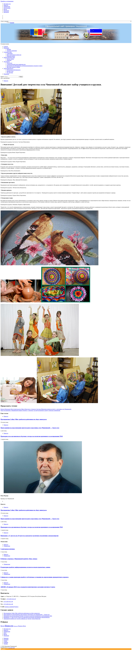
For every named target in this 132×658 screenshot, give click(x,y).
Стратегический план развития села (16, 64)
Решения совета (11, 56)
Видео (5, 9)
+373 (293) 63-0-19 (11, 599)
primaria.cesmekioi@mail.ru (11, 606)
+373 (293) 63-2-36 (8, 601)
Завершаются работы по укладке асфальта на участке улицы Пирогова (22, 618)
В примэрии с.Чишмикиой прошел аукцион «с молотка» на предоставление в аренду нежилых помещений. (30, 410)
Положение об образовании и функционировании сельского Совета (24, 65)
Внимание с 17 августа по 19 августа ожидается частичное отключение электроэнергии (29, 535)
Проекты (20, 626)
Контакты (6, 12)
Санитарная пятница (8, 549)
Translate (12, 22)
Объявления (7, 6)
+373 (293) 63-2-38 (8, 604)
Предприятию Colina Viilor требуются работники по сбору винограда (24, 419)
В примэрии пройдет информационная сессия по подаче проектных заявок (25, 567)
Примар (9, 49)
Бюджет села (10, 71)
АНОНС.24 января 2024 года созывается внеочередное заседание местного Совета (28, 587)
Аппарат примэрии (12, 50)
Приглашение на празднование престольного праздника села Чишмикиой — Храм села (30, 428)
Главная (6, 46)
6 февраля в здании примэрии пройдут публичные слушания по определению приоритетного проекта (35, 577)
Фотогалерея (7, 8)
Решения (9, 60)
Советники (10, 53)
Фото (24, 626)
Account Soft (11, 647)
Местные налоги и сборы (13, 67)
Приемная (6, 10)
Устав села (9, 63)
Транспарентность (8, 68)
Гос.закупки (10, 72)
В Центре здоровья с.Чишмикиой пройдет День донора (19, 559)
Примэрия (6, 48)
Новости (6, 5)
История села (7, 3)
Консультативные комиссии (14, 54)
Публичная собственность (13, 70)
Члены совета (10, 59)
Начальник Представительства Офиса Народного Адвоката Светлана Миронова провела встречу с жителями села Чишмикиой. (36, 409)
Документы (7, 61)
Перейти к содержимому (7, 1)
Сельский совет (8, 52)
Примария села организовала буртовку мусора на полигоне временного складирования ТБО (32, 436)
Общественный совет (9, 57)
